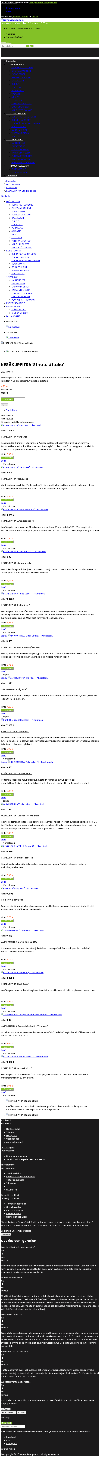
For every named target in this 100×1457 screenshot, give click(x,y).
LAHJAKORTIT (13, 316)
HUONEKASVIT (18, 126)
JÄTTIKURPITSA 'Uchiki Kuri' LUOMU (19, 941)
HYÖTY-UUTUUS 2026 (22, 67)
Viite (3, 372)
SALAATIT (16, 93)
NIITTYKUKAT (17, 136)
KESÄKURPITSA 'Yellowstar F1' (16, 773)
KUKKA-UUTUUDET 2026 (23, 116)
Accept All (21, 1412)
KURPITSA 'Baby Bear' (12, 899)
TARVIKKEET (14, 139)
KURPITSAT (17, 87)
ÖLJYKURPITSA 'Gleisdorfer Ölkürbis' (20, 815)
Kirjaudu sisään (13, 8)
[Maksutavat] (13, 326)
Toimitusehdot (13, 1173)
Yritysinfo (11, 1183)
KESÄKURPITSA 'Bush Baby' (15, 984)
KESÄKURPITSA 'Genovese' (15, 478)
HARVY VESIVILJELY (20, 152)
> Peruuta (6, 1409)
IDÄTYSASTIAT (18, 169)
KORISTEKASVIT (16, 113)
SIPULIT (15, 97)
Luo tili (9, 11)
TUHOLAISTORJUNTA (21, 156)
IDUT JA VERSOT (19, 172)
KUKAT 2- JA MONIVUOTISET (25, 123)
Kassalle (6, 42)
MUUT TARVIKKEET (20, 159)
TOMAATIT (16, 100)
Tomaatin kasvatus (16, 1203)
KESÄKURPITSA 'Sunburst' (14, 436)
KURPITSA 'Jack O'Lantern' (15, 731)
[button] (50, 1260)
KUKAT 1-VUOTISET (21, 120)
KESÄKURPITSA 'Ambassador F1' (17, 520)
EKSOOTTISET (18, 74)
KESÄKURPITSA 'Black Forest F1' (17, 857)
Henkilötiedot (13, 1129)
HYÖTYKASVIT (15, 64)
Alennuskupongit (14, 1142)
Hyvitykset (11, 1135)
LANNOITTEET (18, 142)
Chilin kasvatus (13, 1207)
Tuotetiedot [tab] (12, 410)
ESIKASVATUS (18, 146)
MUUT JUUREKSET (20, 106)
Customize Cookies (21, 1230)
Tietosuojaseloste (15, 1179)
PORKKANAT (17, 90)
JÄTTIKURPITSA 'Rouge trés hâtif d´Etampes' (24, 1026)
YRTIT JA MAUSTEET (21, 103)
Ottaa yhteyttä (9, 2)
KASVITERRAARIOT (15, 303)
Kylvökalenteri (13, 1213)
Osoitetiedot (12, 1138)
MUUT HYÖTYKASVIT (21, 110)
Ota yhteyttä (7, 1147)
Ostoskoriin (7, 399)
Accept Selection (8, 1412)
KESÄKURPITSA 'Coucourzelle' (16, 563)
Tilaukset (10, 1132)
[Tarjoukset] (12, 337)
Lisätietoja (6, 1230)
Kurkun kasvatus (14, 1210)
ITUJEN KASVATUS (17, 165)
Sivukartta (11, 1189)
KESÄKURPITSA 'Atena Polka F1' (17, 1068)
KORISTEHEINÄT (19, 129)
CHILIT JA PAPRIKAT (21, 70)
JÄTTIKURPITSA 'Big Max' (14, 689)
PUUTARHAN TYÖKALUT (23, 162)
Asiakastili (6, 1120)
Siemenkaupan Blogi (16, 1216)
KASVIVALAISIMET (20, 149)
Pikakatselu (35, 425)
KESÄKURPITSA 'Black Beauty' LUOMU (20, 647)
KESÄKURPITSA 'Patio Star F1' (16, 605)
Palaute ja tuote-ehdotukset (20, 1176)
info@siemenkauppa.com (43, 2)
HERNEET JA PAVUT (21, 77)
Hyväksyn (6, 1234)
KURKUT (15, 84)
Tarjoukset (11, 175)
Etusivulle (5, 196)
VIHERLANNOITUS (20, 133)
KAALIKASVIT (17, 80)
